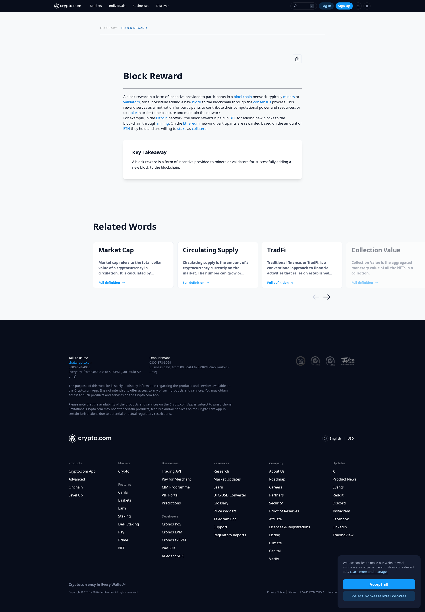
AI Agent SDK (173, 556)
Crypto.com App (82, 471)
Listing (274, 535)
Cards (123, 492)
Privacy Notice (276, 592)
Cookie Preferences (312, 592)
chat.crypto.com (80, 362)
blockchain (243, 96)
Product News (344, 479)
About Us (277, 471)
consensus (262, 102)
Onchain (76, 487)
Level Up (76, 495)
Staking (124, 516)
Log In (326, 6)
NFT (121, 548)
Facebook (341, 519)
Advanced (77, 479)
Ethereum (191, 123)
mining (163, 123)
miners (289, 96)
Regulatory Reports (230, 535)
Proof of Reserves (284, 511)
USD (351, 438)
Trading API (171, 471)
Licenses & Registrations (289, 527)
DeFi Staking (128, 524)
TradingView (343, 535)
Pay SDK (169, 548)
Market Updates (227, 479)
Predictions (171, 503)
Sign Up (344, 6)
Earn (122, 508)
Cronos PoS (171, 524)
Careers (275, 487)
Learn (218, 487)
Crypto (123, 471)
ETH (126, 128)
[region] (379, 581)
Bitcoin (162, 118)
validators (131, 102)
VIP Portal (170, 495)
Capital (275, 551)
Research (221, 471)
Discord (339, 503)
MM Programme (176, 487)
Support (220, 527)
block (196, 102)
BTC (233, 118)
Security (276, 503)
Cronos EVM (172, 532)
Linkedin (340, 527)
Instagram (341, 511)
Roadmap (277, 479)
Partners (276, 495)
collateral (199, 128)
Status (292, 592)
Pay (121, 532)
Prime (123, 540)
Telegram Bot (225, 519)
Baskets (124, 500)
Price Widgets (225, 511)
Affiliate (275, 519)
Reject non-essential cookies (379, 596)
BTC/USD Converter (230, 495)
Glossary (221, 503)
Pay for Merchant (176, 479)
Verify (274, 559)
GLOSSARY (108, 27)
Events (338, 487)
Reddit (338, 495)
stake (132, 112)
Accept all (379, 584)
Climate (275, 543)
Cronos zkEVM (174, 540)
